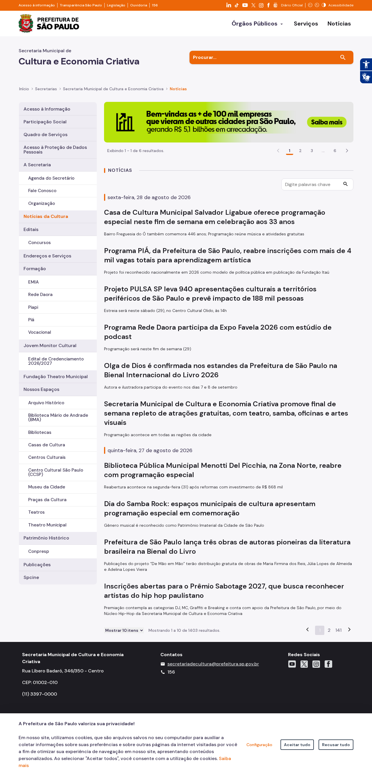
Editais (31, 229)
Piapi (33, 307)
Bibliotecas (39, 432)
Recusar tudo (336, 744)
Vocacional (39, 332)
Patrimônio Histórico (46, 538)
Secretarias (46, 88)
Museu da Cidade (46, 487)
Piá (31, 320)
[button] (347, 150)
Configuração (259, 744)
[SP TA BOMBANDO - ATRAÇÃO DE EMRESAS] (228, 122)
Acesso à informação (37, 5)
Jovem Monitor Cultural (50, 345)
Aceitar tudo (297, 744)
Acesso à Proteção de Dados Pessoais (55, 149)
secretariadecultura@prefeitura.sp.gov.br (213, 664)
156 (155, 5)
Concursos (39, 243)
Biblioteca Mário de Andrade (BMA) (58, 417)
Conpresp (38, 551)
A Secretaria (37, 165)
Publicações (37, 565)
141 (338, 630)
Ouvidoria (138, 5)
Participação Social (45, 122)
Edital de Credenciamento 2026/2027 (56, 361)
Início (24, 88)
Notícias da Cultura (46, 216)
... (323, 150)
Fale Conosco (42, 191)
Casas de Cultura (46, 445)
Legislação (116, 5)
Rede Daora (40, 294)
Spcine (31, 577)
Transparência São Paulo (81, 5)
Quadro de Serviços (45, 134)
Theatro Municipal (47, 525)
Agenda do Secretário (51, 178)
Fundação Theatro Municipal (56, 376)
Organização (41, 203)
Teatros (36, 512)
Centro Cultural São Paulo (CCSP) (55, 472)
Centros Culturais (47, 457)
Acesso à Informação (47, 109)
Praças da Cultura (47, 500)
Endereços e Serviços (47, 256)
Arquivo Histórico (46, 403)
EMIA (33, 282)
